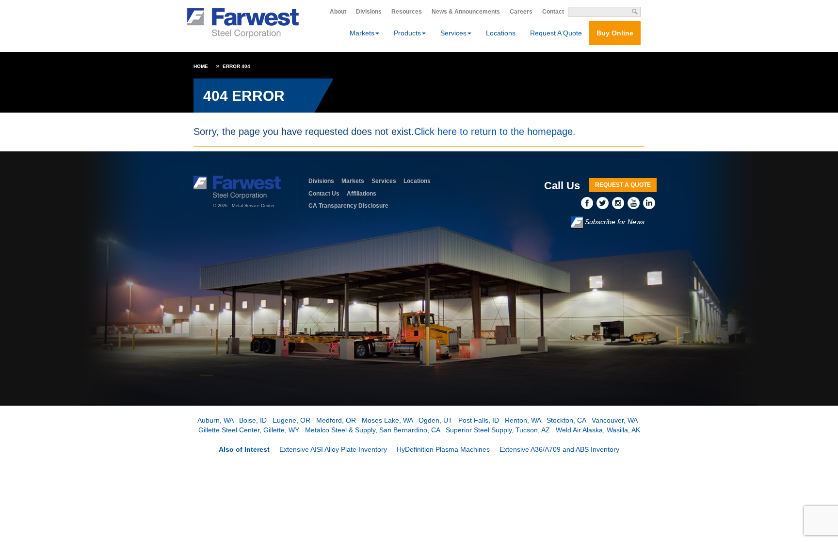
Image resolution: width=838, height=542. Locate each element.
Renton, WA (523, 420)
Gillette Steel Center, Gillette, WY (248, 430)
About (338, 11)
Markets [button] (362, 33)
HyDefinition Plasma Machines (443, 449)
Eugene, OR (291, 420)
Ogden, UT (435, 420)
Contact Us (323, 193)
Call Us (562, 186)
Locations (501, 33)
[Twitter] (604, 202)
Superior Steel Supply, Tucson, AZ (498, 430)
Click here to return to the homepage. (495, 131)
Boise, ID (253, 420)
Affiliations (361, 193)
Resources (406, 11)
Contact (553, 11)
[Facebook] (588, 202)
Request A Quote (556, 33)
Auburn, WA (215, 420)
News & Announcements (466, 11)
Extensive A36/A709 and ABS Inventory (559, 449)
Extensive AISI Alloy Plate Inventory (333, 449)
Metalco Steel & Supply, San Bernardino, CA (372, 430)
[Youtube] (635, 202)
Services (383, 181)
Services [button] (453, 33)
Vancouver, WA (614, 420)
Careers (521, 11)
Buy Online (614, 33)
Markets (352, 181)
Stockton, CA (566, 420)
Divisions (369, 11)
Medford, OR (336, 420)
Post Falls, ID (478, 420)
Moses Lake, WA (387, 420)
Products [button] (407, 33)
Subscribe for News (614, 222)
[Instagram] (620, 202)
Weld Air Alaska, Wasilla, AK (598, 430)
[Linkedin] (650, 202)
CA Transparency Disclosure (348, 205)
